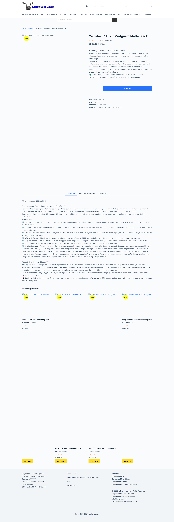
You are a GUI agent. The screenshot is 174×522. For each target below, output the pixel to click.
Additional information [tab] (87, 193)
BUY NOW (127, 88)
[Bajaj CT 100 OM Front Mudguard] (104, 369)
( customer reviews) (106, 40)
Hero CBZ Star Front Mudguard (68, 448)
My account (71, 485)
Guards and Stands (125, 15)
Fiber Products (110, 15)
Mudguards (138, 15)
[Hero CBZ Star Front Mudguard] (70, 369)
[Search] (114, 20)
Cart (126, 6)
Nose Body (83, 15)
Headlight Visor (51, 15)
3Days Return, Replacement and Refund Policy (83, 477)
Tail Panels (74, 15)
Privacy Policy (72, 473)
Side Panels (63, 15)
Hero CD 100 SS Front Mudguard (35, 320)
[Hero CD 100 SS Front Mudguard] (37, 304)
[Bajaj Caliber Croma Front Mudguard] (137, 304)
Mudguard (102, 105)
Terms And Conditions (121, 479)
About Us (115, 474)
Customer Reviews (119, 482)
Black (96, 107)
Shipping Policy (118, 476)
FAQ (151, 6)
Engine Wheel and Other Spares (33, 15)
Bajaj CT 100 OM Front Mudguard (102, 448)
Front (101, 107)
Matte (110, 107)
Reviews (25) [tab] (103, 193)
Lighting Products (96, 15)
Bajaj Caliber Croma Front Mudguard (137, 320)
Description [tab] (71, 193)
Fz (106, 107)
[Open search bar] (87, 6)
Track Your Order (97, 6)
